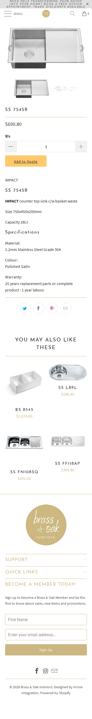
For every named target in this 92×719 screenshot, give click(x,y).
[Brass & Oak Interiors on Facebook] (37, 671)
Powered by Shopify (55, 693)
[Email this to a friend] (65, 308)
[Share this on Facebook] (38, 308)
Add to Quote (26, 161)
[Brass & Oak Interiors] (46, 13)
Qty (7, 136)
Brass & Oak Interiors (36, 687)
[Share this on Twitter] (25, 308)
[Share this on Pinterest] (52, 308)
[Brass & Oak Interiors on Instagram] (46, 671)
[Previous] (10, 48)
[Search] (74, 13)
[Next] (82, 48)
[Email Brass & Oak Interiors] (55, 671)
